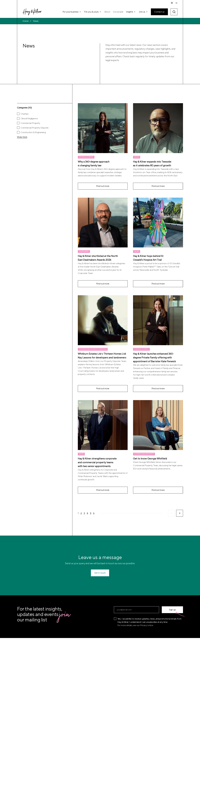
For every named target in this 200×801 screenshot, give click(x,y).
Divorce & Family (86, 157)
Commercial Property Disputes (93, 349)
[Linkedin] (176, 3)
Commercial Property (144, 454)
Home (25, 21)
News (35, 21)
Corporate (84, 251)
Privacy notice (146, 625)
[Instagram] (172, 3)
